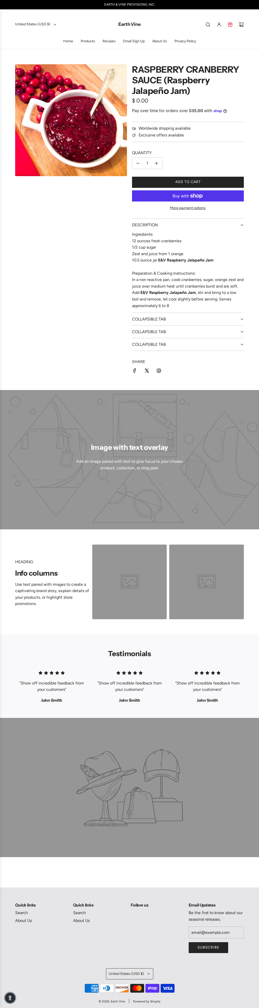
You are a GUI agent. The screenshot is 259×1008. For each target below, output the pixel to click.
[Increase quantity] (156, 163)
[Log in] (219, 24)
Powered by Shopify (146, 1001)
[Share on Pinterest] (158, 371)
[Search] (207, 24)
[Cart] (241, 24)
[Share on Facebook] (134, 371)
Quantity (142, 152)
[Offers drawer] (230, 24)
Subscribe (208, 947)
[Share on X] (146, 371)
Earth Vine (129, 24)
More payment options (188, 208)
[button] (10, 998)
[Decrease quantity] (137, 163)
